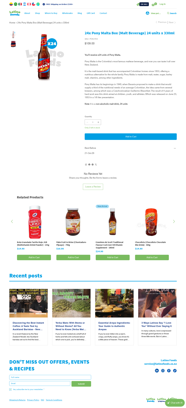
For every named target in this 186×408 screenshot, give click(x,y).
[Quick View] (34, 225)
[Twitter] (95, 167)
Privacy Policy (33, 403)
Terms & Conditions (54, 403)
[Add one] (98, 125)
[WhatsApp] (86, 167)
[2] (169, 374)
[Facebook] (89, 167)
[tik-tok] (175, 374)
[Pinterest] (92, 167)
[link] (154, 4)
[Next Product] (174, 224)
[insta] (163, 374)
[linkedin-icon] (157, 374)
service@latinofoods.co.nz (160, 367)
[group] (93, 236)
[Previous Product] (12, 224)
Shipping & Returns (17, 403)
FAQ (42, 403)
